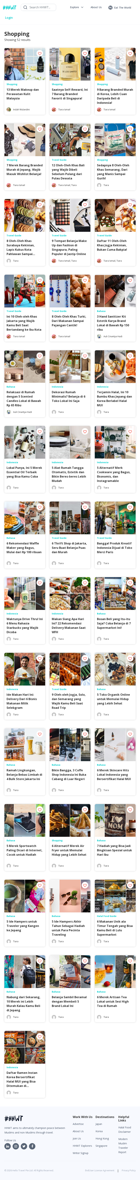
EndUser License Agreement (99, 1170)
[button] (77, 7)
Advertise (78, 1124)
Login (9, 18)
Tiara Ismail (64, 109)
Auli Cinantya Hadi (113, 336)
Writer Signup (80, 1153)
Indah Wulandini (21, 109)
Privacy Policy (129, 1170)
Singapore (101, 1145)
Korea (99, 1131)
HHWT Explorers (82, 1145)
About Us (78, 1131)
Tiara (74, 185)
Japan (99, 1124)
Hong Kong (102, 1138)
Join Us (77, 1138)
